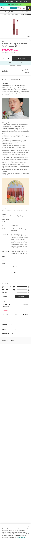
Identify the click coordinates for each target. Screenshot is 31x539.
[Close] (29, 526)
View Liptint (7, 329)
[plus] (8, 58)
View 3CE (6, 334)
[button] (28, 8)
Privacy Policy (21, 537)
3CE (3, 41)
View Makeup (7, 325)
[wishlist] (16, 46)
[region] (15, 531)
